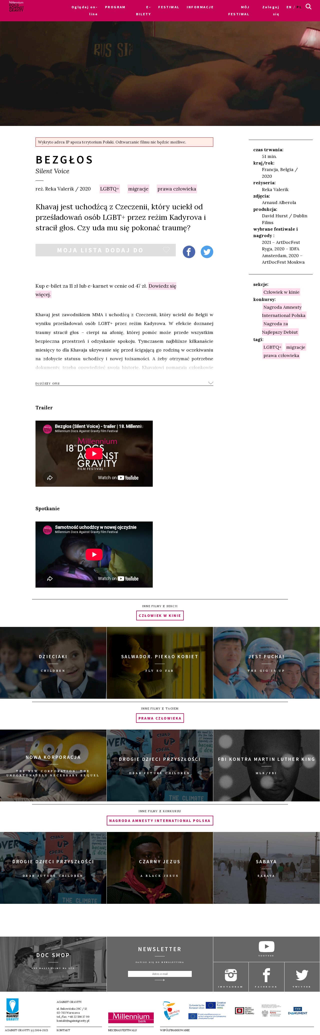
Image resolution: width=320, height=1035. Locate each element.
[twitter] (207, 252)
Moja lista (101, 251)
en (289, 7)
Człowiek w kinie (282, 292)
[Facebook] (189, 252)
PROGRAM (115, 7)
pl (299, 7)
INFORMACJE (200, 7)
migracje (138, 189)
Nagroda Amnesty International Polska (284, 311)
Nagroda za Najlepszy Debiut (280, 328)
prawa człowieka (177, 189)
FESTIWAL (169, 7)
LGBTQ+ (109, 189)
